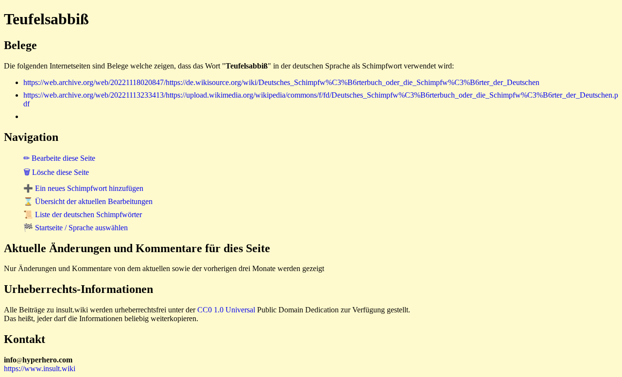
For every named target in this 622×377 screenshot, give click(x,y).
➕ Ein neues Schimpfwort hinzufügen (83, 188)
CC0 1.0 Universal (226, 310)
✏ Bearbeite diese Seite (59, 158)
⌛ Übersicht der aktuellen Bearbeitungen (88, 201)
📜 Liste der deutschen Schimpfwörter (82, 214)
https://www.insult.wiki (39, 368)
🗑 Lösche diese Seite (56, 172)
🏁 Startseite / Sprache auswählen (75, 227)
